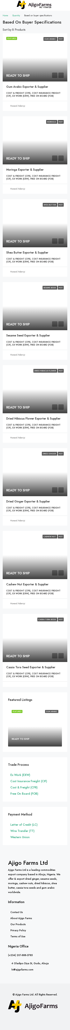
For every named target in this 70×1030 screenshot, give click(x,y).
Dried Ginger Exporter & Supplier (28, 501)
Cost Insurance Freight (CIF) (28, 781)
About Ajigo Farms (21, 918)
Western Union (20, 837)
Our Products (18, 924)
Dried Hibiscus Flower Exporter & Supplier (33, 418)
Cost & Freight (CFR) (24, 787)
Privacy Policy (18, 930)
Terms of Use (17, 936)
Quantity (16, 15)
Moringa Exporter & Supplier (25, 170)
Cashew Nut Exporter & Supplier (27, 584)
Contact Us (16, 912)
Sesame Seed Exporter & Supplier (28, 335)
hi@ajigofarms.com (22, 969)
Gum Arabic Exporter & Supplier (27, 87)
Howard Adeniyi (17, 106)
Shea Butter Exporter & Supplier (27, 253)
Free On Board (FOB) (24, 794)
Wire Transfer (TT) (22, 831)
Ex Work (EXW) (20, 775)
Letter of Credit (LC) (24, 825)
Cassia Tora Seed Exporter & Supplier (30, 667)
